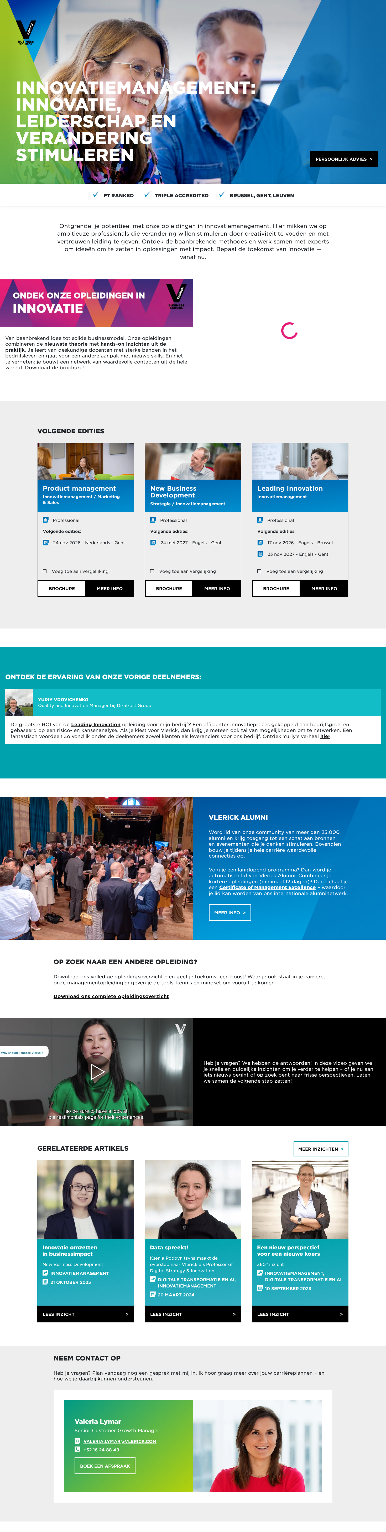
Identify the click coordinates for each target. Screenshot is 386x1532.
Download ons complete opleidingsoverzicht (111, 996)
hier (325, 736)
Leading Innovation (96, 724)
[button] (344, 159)
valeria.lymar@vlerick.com (120, 1441)
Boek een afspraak (105, 1465)
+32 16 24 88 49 (101, 1449)
